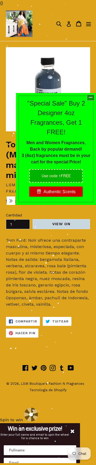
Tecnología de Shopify (48, 390)
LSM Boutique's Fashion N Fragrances (52, 384)
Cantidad (14, 215)
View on (61, 224)
